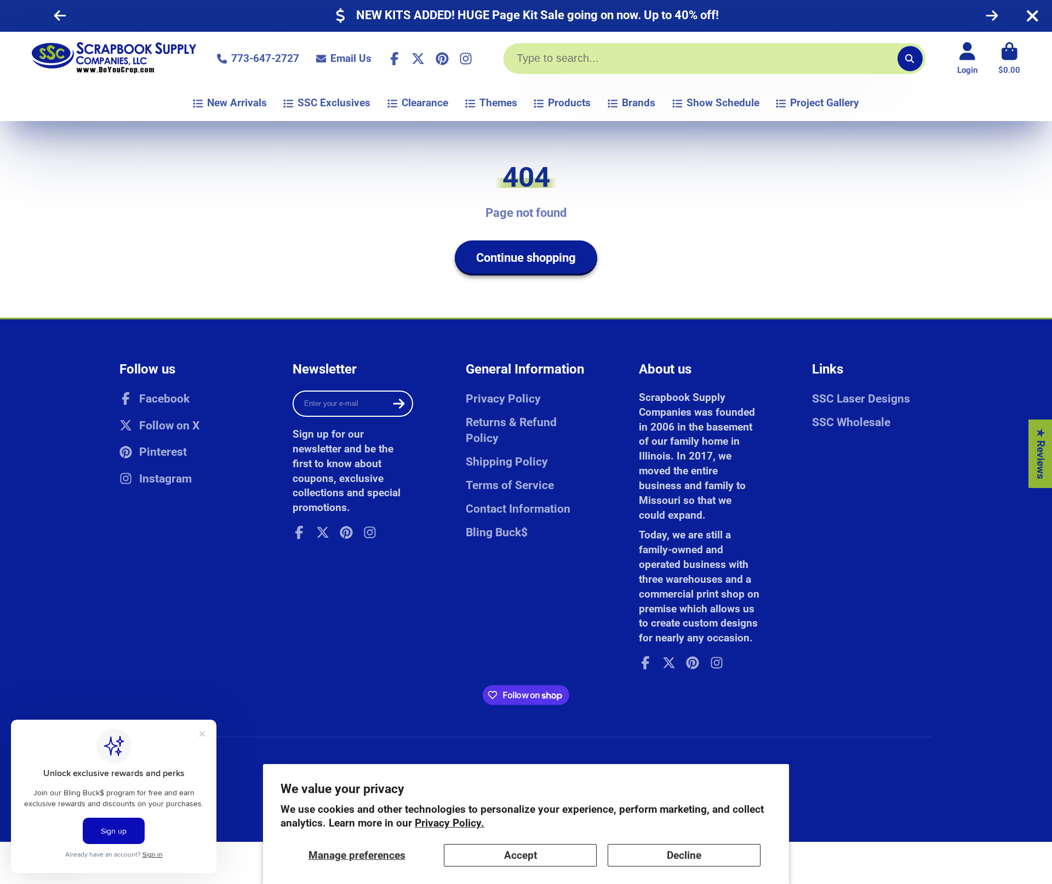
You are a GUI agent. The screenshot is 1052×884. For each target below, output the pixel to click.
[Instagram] (465, 58)
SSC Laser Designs (861, 398)
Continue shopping (526, 258)
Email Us (350, 58)
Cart (1009, 58)
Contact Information (518, 508)
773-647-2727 (265, 58)
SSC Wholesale (851, 422)
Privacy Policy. (449, 823)
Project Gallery (824, 102)
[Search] (910, 58)
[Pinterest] (442, 58)
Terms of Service (510, 485)
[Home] (114, 58)
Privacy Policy (503, 398)
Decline (684, 855)
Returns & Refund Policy (511, 430)
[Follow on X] (418, 58)
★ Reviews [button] (1040, 453)
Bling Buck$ (497, 532)
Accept (520, 855)
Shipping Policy (507, 461)
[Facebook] (394, 58)
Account (967, 58)
